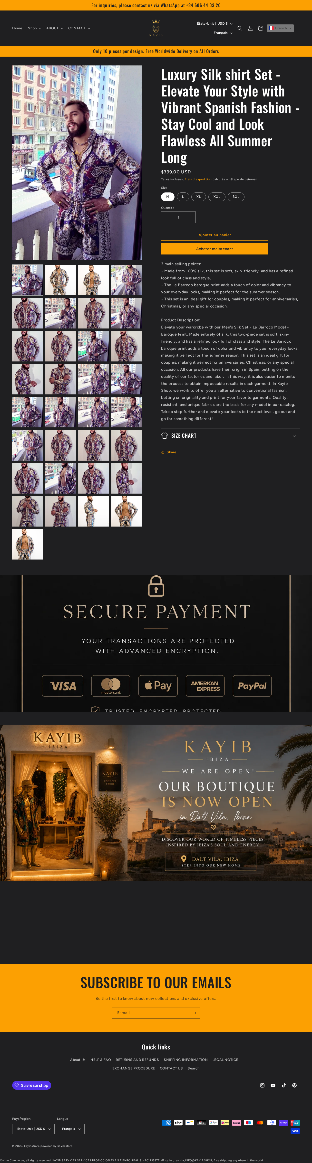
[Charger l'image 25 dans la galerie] (27, 478)
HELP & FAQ (100, 1060)
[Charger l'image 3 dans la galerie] (93, 280)
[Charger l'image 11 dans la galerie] (93, 346)
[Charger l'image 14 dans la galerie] (60, 379)
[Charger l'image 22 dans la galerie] (60, 445)
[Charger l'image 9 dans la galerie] (27, 346)
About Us (78, 1060)
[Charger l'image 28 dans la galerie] (126, 478)
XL (198, 196)
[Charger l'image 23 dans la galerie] (93, 445)
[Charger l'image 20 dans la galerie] (126, 412)
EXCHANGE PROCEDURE (133, 1068)
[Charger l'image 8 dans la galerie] (126, 313)
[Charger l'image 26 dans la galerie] (60, 478)
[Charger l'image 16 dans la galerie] (126, 379)
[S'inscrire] (194, 1013)
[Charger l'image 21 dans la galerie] (27, 445)
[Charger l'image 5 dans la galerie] (27, 313)
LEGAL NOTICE (225, 1060)
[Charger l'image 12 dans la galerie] (126, 346)
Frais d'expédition (198, 179)
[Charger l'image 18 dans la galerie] (60, 412)
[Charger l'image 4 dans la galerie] (126, 280)
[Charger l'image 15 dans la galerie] (93, 379)
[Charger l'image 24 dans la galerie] (126, 445)
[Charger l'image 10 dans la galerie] (60, 346)
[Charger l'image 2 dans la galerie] (60, 280)
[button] (34, 28)
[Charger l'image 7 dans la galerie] (93, 313)
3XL (236, 196)
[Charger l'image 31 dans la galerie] (93, 511)
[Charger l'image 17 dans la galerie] (27, 412)
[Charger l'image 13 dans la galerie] (27, 379)
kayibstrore (32, 1146)
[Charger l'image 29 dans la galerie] (27, 511)
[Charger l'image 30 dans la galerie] (60, 511)
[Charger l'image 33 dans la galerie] (27, 544)
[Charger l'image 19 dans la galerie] (93, 412)
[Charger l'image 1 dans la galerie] (27, 280)
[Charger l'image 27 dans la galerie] (93, 478)
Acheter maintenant (214, 249)
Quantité (167, 207)
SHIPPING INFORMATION (186, 1060)
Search (194, 1068)
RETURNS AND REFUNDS (137, 1060)
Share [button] (171, 452)
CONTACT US (171, 1068)
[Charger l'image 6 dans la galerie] (60, 313)
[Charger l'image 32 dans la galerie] (126, 511)
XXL (217, 196)
